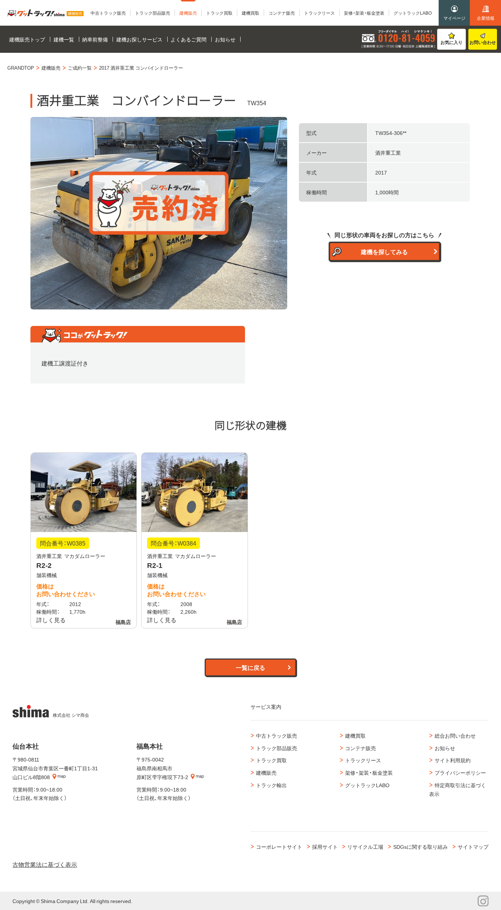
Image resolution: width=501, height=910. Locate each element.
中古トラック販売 (276, 735)
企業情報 (485, 18)
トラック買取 (271, 760)
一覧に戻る (250, 667)
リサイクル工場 (365, 846)
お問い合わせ (482, 42)
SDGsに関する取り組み (420, 846)
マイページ (454, 18)
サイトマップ (473, 846)
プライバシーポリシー (460, 772)
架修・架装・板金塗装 (369, 772)
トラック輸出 (271, 785)
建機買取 (355, 735)
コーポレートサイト (279, 846)
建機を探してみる (384, 251)
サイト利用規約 (453, 760)
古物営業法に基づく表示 (44, 864)
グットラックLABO (367, 785)
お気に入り (451, 42)
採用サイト (325, 846)
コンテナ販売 (360, 748)
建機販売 (266, 772)
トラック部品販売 (276, 748)
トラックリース (363, 760)
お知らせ (445, 748)
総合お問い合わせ (455, 735)
